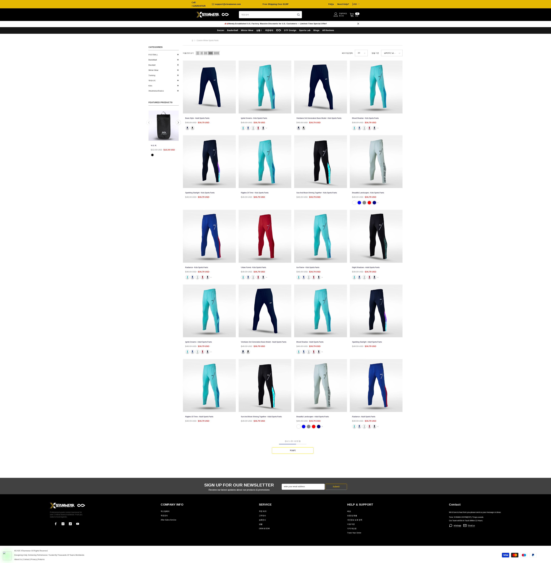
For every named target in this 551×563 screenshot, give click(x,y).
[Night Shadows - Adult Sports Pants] (376, 236)
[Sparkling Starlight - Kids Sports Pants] (209, 161)
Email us (471, 526)
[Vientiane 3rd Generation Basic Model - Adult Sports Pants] (265, 311)
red (258, 128)
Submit (336, 486)
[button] (164, 54)
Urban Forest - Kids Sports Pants (253, 267)
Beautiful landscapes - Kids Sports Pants (368, 193)
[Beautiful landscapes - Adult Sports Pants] (320, 385)
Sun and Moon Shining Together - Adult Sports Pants (261, 417)
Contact (26, 559)
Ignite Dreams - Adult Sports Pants (198, 342)
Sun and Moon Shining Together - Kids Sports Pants (316, 193)
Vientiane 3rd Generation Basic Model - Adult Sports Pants (263, 342)
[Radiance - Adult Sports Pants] (376, 385)
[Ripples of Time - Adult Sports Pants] (209, 385)
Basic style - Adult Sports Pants (197, 118)
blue (187, 128)
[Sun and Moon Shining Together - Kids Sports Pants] (320, 161)
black (152, 155)
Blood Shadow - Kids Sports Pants (365, 118)
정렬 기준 (375, 53)
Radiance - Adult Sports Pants (363, 417)
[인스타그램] (63, 524)
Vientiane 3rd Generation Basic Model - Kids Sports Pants (318, 118)
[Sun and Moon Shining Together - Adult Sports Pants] (265, 385)
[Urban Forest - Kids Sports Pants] (265, 236)
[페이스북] (56, 524)
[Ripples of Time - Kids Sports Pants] (265, 161)
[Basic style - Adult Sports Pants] (209, 87)
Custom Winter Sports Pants (207, 40)
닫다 (358, 24)
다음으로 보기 (188, 53)
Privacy (34, 559)
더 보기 (293, 450)
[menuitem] (164, 54)
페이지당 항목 (347, 53)
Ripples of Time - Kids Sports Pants (254, 193)
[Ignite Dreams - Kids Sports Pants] (265, 87)
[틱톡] (70, 524)
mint (243, 128)
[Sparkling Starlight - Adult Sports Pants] (376, 311)
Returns (41, 559)
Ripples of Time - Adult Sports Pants (199, 417)
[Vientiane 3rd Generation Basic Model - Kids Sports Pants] (320, 87)
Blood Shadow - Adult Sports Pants (309, 342)
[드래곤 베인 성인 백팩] (164, 126)
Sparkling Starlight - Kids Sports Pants (200, 193)
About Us (18, 559)
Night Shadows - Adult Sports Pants (366, 267)
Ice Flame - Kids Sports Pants (307, 267)
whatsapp (457, 526)
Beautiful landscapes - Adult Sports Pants (312, 417)
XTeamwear (26, 551)
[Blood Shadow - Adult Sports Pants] (320, 311)
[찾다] (270, 14)
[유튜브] (77, 524)
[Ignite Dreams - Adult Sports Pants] (209, 311)
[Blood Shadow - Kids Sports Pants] (376, 87)
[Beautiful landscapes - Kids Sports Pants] (376, 161)
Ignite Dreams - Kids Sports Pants (254, 118)
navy (263, 128)
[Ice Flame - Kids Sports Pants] (320, 236)
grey (253, 128)
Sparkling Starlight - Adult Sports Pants (367, 342)
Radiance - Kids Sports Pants (196, 267)
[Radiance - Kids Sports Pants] (209, 236)
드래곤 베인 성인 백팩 (159, 145)
